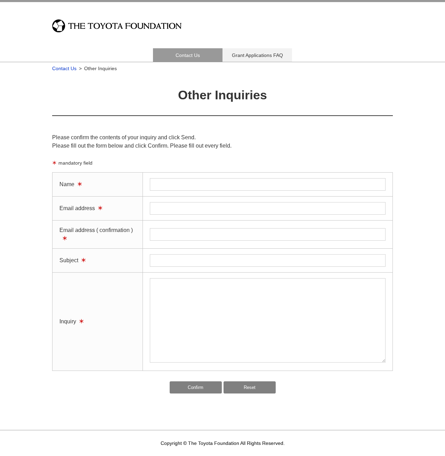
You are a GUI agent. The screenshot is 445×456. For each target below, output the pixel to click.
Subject (68, 260)
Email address (77, 208)
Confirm (195, 387)
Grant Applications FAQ (257, 55)
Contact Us (188, 55)
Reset (250, 387)
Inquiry (67, 321)
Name (66, 184)
